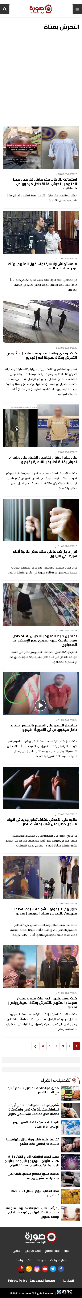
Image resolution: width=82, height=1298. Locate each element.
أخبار (67, 1250)
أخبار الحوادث (58, 1260)
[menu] (77, 9)
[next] (35, 1046)
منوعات (41, 1260)
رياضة (19, 1260)
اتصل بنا (68, 1280)
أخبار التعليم (52, 1250)
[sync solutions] (64, 1293)
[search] (5, 9)
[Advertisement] (41, 81)
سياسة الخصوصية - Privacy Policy (31, 1280)
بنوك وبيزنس (33, 1250)
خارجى (16, 1250)
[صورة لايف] (41, 9)
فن (29, 1260)
